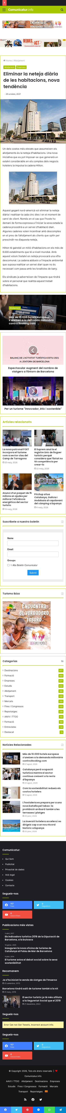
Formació (9, 675)
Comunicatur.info (33, 1076)
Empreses (21, 67)
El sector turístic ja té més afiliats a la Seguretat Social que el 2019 (42, 999)
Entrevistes (10, 727)
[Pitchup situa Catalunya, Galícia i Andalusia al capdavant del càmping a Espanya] (48, 482)
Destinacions (11, 670)
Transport (9, 696)
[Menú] (4, 10)
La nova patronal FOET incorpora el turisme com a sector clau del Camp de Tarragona (16, 454)
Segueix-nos (10, 1014)
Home (8, 60)
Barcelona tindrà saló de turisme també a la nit (30, 988)
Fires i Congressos (13, 706)
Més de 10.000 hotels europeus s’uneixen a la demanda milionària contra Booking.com (31, 320)
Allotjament (19, 60)
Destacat (9, 732)
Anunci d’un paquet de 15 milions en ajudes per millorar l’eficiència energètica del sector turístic (17, 499)
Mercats (8, 701)
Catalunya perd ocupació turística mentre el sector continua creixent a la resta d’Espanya (39, 774)
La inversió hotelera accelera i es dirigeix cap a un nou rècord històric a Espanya (42, 825)
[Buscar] (62, 10)
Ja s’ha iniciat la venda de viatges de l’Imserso (29, 980)
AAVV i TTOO (11, 716)
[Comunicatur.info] (21, 9)
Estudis (8, 686)
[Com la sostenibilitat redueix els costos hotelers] (11, 793)
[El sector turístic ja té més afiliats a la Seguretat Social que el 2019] (11, 1002)
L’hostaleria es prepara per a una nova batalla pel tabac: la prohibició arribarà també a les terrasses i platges (42, 807)
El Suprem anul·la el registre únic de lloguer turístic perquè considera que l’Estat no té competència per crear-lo (48, 457)
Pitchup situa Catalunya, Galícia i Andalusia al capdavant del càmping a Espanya (48, 499)
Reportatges (10, 711)
